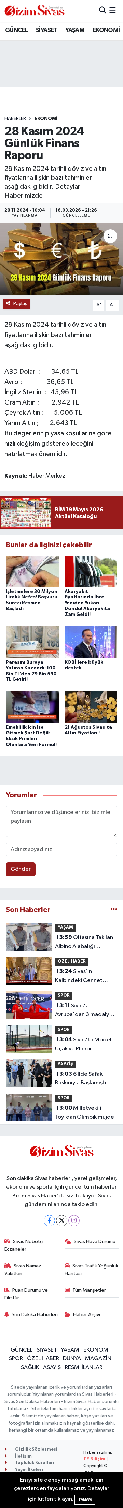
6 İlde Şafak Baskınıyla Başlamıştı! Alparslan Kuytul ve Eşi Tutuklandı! (83, 1079)
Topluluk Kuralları (34, 1463)
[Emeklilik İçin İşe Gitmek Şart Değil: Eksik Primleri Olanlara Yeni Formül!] (32, 707)
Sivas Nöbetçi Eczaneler (24, 1245)
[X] (61, 1220)
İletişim (23, 1456)
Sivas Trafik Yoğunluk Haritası (92, 1269)
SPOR (64, 995)
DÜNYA (72, 1358)
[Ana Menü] (112, 11)
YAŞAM (74, 30)
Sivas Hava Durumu (94, 1241)
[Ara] (102, 11)
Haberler (15, 118)
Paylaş (20, 303)
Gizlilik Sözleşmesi (35, 1449)
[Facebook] (49, 1220)
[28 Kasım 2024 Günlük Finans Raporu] (61, 259)
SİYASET (46, 30)
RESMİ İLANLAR (83, 1367)
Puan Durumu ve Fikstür (26, 1294)
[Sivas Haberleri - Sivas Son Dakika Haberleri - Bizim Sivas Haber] (34, 10)
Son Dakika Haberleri (35, 1314)
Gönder (21, 869)
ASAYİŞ (65, 1064)
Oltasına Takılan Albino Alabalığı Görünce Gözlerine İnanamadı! (84, 942)
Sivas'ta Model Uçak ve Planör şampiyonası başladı (83, 1045)
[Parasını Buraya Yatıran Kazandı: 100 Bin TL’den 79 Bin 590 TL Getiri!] (32, 642)
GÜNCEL (16, 30)
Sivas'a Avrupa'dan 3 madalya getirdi (83, 1011)
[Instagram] (74, 1220)
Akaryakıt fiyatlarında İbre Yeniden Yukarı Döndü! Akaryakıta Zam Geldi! (87, 603)
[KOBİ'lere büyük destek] (91, 642)
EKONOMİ (106, 30)
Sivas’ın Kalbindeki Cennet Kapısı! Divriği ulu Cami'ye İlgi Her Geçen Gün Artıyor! (84, 976)
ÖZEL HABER (72, 961)
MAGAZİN (98, 1358)
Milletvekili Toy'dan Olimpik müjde (84, 1112)
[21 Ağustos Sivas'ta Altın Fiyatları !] (91, 707)
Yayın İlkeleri (28, 1470)
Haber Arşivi (86, 1314)
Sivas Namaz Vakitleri (23, 1269)
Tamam (85, 1499)
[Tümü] (114, 910)
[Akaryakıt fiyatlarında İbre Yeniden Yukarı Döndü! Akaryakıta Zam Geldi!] (91, 571)
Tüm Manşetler (89, 1290)
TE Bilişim (94, 1459)
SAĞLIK (30, 1367)
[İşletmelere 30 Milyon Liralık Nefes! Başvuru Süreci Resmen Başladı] (32, 571)
